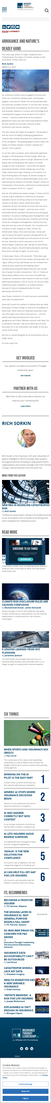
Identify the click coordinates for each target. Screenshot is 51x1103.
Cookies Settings (25, 1084)
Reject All (25, 1091)
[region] (25, 1080)
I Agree (25, 1098)
